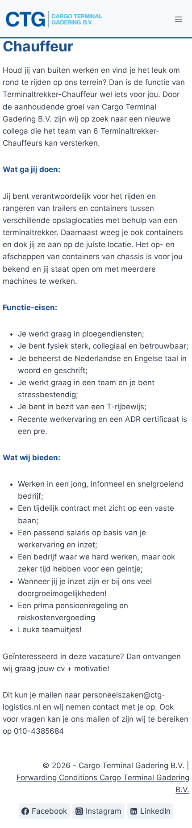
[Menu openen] (179, 19)
